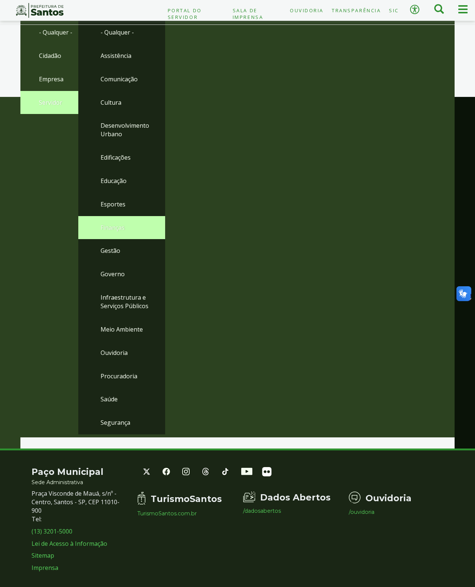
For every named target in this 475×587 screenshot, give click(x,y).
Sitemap (43, 555)
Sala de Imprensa (248, 13)
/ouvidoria (361, 512)
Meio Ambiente (122, 329)
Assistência (116, 56)
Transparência (356, 10)
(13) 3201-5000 (52, 531)
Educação (114, 181)
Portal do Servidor (185, 13)
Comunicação (119, 79)
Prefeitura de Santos (39, 10)
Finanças (113, 228)
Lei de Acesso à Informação (69, 543)
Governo (113, 274)
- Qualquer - (55, 32)
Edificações (116, 157)
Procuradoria (119, 376)
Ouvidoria (307, 10)
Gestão (110, 251)
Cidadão (50, 56)
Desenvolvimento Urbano (125, 129)
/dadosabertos (262, 510)
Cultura (111, 102)
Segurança (115, 422)
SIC (394, 10)
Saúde (109, 399)
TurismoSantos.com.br (167, 513)
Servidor (50, 102)
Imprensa (45, 568)
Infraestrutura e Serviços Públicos (124, 301)
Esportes (113, 204)
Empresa (51, 79)
